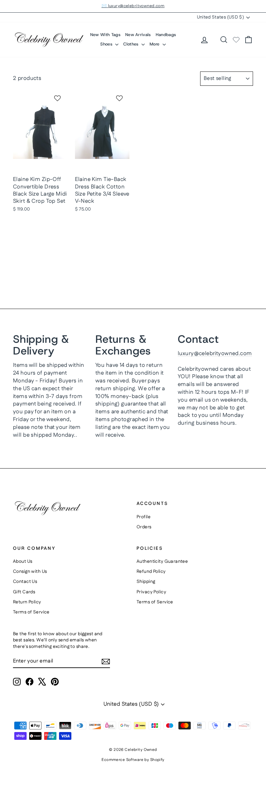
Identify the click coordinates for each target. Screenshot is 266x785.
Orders (144, 527)
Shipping (146, 581)
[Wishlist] (236, 40)
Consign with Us (30, 571)
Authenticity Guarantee (162, 561)
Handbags (166, 34)
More (155, 44)
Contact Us (25, 581)
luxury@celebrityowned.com (215, 353)
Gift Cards (24, 592)
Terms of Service (31, 612)
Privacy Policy (151, 592)
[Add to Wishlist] (58, 98)
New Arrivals (138, 34)
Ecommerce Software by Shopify (133, 760)
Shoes (107, 44)
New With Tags (105, 34)
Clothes (131, 44)
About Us (22, 561)
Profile (144, 517)
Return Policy (27, 602)
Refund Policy (151, 571)
